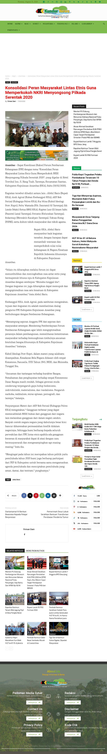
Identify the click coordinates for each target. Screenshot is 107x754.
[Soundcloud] (78, 2)
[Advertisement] (53, 53)
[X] (91, 2)
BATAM (77, 320)
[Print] (54, 495)
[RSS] (74, 2)
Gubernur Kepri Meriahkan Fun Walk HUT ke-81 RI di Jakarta (14, 640)
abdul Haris (16, 479)
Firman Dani (12, 101)
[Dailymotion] (44, 2)
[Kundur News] (53, 12)
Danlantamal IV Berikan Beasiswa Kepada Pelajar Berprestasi (16, 514)
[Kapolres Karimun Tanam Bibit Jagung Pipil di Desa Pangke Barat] (14, 598)
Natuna (77, 168)
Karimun (52, 568)
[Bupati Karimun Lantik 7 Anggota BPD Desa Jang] (58, 562)
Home (10, 24)
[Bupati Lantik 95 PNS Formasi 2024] (36, 598)
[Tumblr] (87, 2)
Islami (75, 24)
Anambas (21, 76)
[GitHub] (57, 2)
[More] (60, 495)
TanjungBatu (79, 419)
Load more (86, 309)
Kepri (17, 24)
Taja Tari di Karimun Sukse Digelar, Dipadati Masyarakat (58, 640)
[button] (104, 24)
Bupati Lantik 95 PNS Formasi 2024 (86, 156)
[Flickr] (52, 2)
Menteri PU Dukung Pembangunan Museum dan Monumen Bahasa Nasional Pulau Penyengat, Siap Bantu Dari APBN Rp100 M (87, 117)
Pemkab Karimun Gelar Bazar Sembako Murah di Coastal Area (36, 640)
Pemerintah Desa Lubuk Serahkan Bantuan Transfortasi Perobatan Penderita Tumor (54, 514)
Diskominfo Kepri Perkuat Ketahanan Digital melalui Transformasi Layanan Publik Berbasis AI (92, 347)
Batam (87, 336)
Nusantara (48, 24)
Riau (27, 24)
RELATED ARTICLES (15, 551)
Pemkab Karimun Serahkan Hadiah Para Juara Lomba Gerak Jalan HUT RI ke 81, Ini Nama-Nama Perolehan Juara (58, 612)
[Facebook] (48, 2)
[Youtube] (100, 2)
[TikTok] (83, 2)
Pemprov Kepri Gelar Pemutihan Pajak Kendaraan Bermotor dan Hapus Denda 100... (92, 461)
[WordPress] (95, 2)
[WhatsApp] (42, 495)
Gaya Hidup (87, 24)
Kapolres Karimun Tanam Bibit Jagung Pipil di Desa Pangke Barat (14, 610)
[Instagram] (61, 2)
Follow (97, 501)
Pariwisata (12, 30)
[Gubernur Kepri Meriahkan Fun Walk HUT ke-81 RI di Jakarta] (14, 628)
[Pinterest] (70, 2)
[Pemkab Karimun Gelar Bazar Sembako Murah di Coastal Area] (36, 628)
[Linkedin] (65, 2)
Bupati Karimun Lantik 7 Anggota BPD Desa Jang (87, 143)
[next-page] (11, 648)
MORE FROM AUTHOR (35, 551)
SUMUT (36, 24)
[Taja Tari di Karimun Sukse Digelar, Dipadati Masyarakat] (58, 628)
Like (98, 496)
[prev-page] (6, 648)
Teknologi (62, 24)
